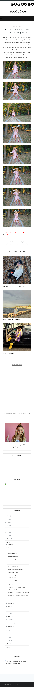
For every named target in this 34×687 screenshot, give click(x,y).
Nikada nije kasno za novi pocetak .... (14, 286)
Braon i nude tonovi (13, 556)
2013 (8, 644)
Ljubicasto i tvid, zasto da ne (15, 559)
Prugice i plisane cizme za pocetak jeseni (18, 584)
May (9, 613)
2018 (8, 542)
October (10, 551)
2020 (8, 535)
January (10, 626)
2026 (8, 516)
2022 (8, 529)
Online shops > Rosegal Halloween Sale (18, 595)
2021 (8, 532)
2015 (8, 637)
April (9, 616)
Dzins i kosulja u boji (13, 566)
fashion (15, 26)
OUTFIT (20, 26)
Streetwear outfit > (9, 353)
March (9, 619)
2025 (8, 519)
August (10, 603)
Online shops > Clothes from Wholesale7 (18, 592)
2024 (8, 522)
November (11, 547)
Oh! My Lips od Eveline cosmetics (16, 563)
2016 (8, 634)
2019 (8, 538)
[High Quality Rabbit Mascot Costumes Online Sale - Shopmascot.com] (17, 663)
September (11, 600)
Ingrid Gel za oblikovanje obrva (15, 569)
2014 (8, 640)
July (9, 606)
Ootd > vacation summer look (12, 320)
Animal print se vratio (13, 553)
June (9, 610)
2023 (8, 525)
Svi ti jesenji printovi (13, 572)
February (10, 623)
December (11, 544)
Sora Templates (14, 684)
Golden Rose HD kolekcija (14, 580)
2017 (8, 630)
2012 (8, 647)
